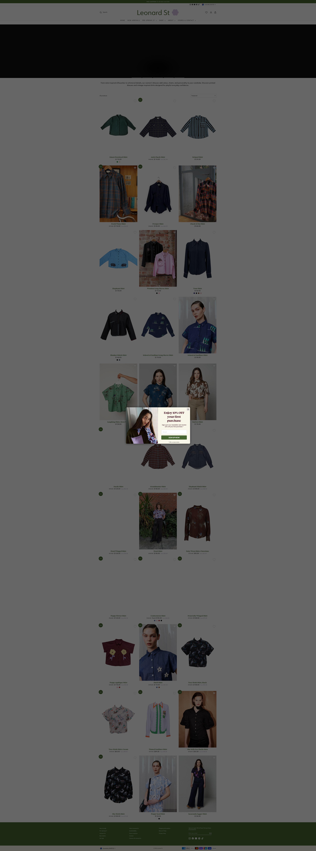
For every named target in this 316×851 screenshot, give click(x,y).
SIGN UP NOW (174, 437)
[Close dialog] (188, 409)
